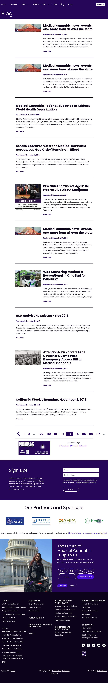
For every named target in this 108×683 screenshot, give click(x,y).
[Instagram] (93, 645)
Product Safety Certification (65, 616)
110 (49, 434)
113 (69, 434)
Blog (62, 4)
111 (55, 434)
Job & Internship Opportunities (13, 614)
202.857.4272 (86, 628)
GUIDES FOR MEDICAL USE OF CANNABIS (40, 625)
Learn (25, 4)
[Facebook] (88, 645)
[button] (9, 521)
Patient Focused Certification (63, 601)
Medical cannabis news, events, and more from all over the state (68, 27)
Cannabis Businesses (89, 618)
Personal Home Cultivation (12, 649)
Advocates (86, 607)
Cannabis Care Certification (62, 628)
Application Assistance (63, 613)
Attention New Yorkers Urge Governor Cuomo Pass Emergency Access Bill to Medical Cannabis (64, 357)
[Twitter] (83, 645)
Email (13, 671)
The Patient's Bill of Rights (11, 645)
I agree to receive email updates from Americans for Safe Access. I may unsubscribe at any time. (80, 481)
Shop (70, 4)
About (5, 600)
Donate (100, 4)
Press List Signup (35, 607)
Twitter (75, 446)
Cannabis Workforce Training (66, 606)
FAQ (3, 662)
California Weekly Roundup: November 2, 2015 (51, 399)
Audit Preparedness (62, 620)
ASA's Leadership (8, 618)
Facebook (65, 446)
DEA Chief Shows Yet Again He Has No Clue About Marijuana (66, 188)
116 (91, 434)
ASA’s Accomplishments (11, 604)
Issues (14, 4)
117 (98, 434)
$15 (90, 571)
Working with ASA (8, 621)
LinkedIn (84, 446)
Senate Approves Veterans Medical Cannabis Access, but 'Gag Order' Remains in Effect (51, 148)
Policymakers (86, 614)
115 (84, 434)
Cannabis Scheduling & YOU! (12, 642)
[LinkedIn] (104, 645)
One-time (62, 586)
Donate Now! (85, 576)
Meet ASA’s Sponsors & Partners (14, 607)
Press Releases (34, 611)
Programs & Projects (10, 611)
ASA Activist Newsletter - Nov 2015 (42, 316)
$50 (62, 571)
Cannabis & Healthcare (11, 652)
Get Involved (40, 4)
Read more (47, 51)
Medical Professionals (90, 611)
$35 (72, 571)
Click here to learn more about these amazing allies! (87, 533)
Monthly (72, 586)
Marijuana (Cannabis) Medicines (14, 631)
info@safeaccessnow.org (91, 631)
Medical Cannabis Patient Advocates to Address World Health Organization (53, 108)
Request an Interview (36, 604)
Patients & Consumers (90, 604)
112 (62, 434)
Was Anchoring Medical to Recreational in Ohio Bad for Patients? (64, 275)
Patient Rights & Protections (12, 638)
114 (76, 434)
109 (41, 434)
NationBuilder (102, 671)
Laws (54, 4)
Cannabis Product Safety (11, 635)
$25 (81, 571)
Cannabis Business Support (65, 610)
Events (32, 633)
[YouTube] (98, 645)
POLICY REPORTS (36, 618)
